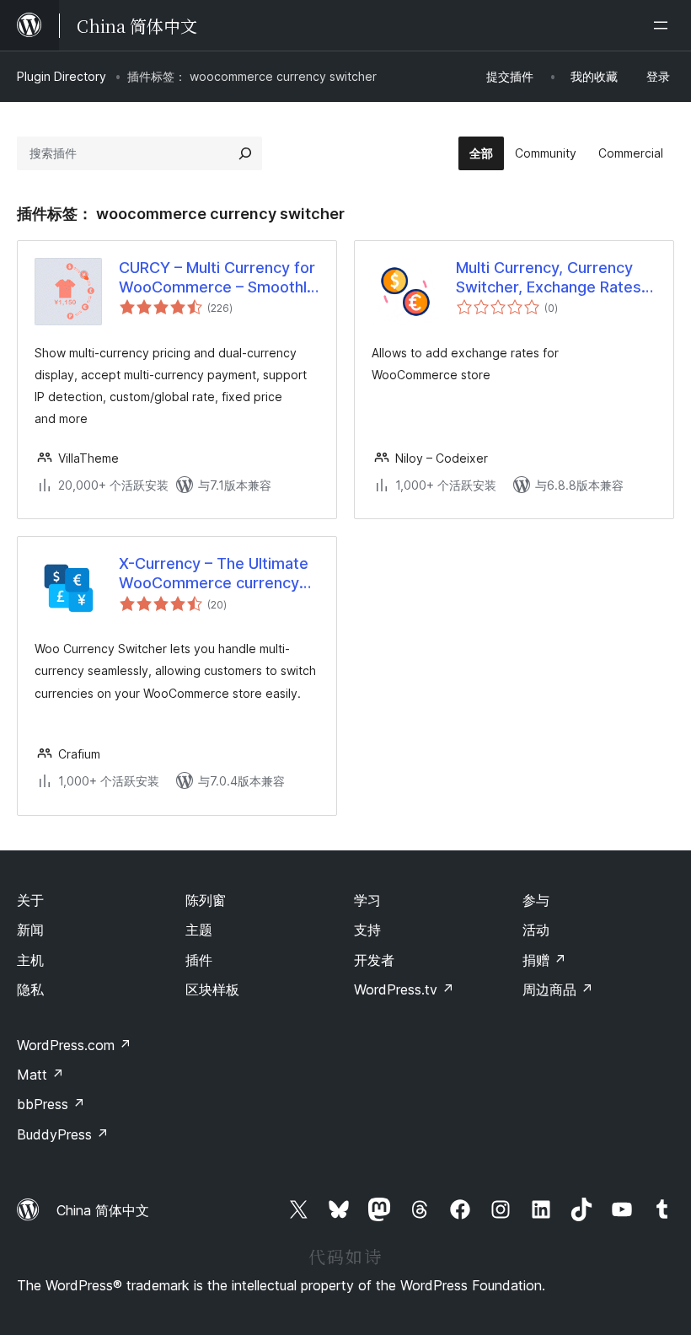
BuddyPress (63, 1134)
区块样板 (212, 989)
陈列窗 (205, 900)
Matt (40, 1074)
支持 (367, 929)
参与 (535, 900)
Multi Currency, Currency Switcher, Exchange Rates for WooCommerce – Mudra (555, 278)
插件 (198, 960)
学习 (367, 900)
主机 (30, 960)
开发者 (374, 960)
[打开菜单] (664, 25)
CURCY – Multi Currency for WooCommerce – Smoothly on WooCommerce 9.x (217, 278)
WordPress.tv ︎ (404, 989)
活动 (535, 929)
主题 (198, 929)
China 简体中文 (102, 1210)
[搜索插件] (245, 153)
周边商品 (557, 989)
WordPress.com (74, 1045)
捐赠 (544, 960)
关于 (30, 900)
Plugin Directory (61, 76)
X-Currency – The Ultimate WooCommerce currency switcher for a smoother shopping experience (213, 574)
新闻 (30, 929)
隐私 (30, 989)
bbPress (51, 1104)
